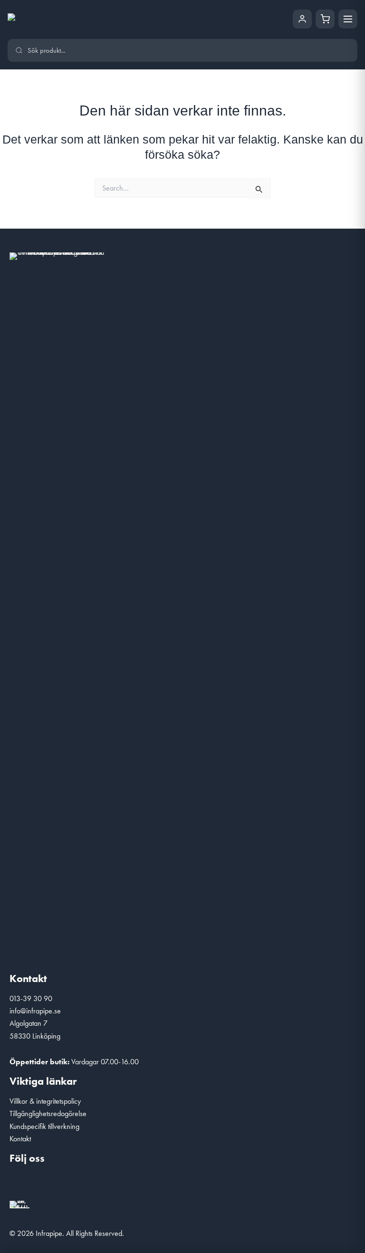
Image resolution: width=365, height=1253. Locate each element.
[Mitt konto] (302, 19)
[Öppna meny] (347, 19)
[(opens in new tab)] (19, 1203)
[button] (21, 1184)
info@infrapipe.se (35, 1011)
